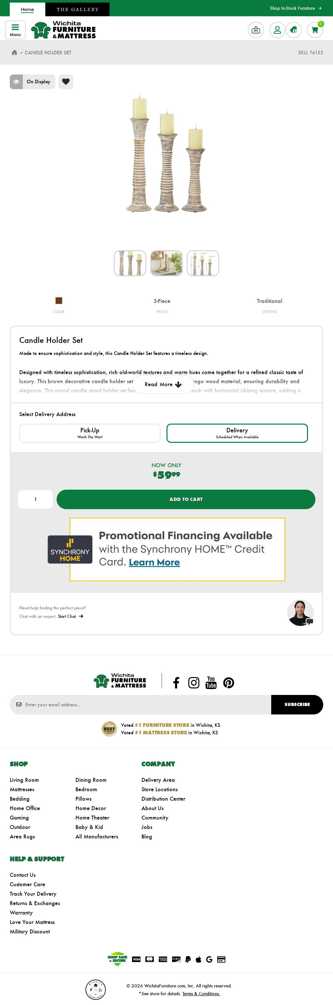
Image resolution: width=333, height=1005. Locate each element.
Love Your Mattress (32, 922)
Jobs (146, 827)
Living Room (24, 779)
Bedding (20, 798)
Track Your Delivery (33, 893)
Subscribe (297, 704)
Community (154, 817)
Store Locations (159, 789)
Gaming (19, 817)
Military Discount (30, 931)
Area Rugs (22, 836)
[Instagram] (193, 683)
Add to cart (186, 499)
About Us (152, 808)
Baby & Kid (89, 827)
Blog (146, 836)
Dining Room (91, 779)
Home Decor (90, 808)
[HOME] (14, 53)
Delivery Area (158, 779)
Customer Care (27, 884)
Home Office (25, 808)
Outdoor (20, 827)
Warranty (21, 912)
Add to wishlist (66, 82)
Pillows (83, 798)
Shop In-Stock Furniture (292, 8)
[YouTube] (211, 683)
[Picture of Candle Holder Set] (130, 263)
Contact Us (22, 874)
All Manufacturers (96, 836)
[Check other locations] (90, 433)
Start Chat (67, 616)
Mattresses (22, 789)
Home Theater (92, 817)
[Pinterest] (228, 683)
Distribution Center (163, 798)
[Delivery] (237, 433)
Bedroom (86, 789)
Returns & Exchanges (35, 903)
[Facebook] (176, 683)
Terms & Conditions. (201, 994)
